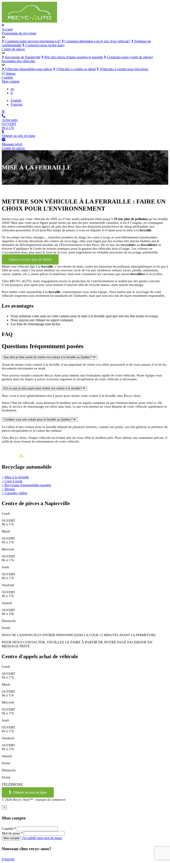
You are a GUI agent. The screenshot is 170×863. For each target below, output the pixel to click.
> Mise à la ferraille (15, 477)
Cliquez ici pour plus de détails (30, 259)
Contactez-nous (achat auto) (44, 45)
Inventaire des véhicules (18, 61)
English (16, 100)
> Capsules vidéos (14, 493)
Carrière (7, 77)
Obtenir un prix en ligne (30, 792)
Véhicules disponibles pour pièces (28, 69)
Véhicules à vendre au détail (75, 69)
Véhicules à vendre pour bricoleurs (123, 69)
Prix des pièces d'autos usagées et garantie (73, 57)
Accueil (7, 29)
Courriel (9, 829)
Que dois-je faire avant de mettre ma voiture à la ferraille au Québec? (48, 357)
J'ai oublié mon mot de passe (42, 838)
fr (12, 93)
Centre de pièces (13, 49)
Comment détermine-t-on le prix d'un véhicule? (97, 41)
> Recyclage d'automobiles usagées (26, 485)
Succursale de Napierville (22, 57)
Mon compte (10, 81)
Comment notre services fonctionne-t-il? (32, 41)
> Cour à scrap (12, 481)
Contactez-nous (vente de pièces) (129, 57)
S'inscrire (8, 859)
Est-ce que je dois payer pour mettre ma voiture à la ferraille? (43, 388)
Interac (10, 73)
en (12, 89)
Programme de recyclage (19, 33)
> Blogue (8, 489)
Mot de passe (12, 833)
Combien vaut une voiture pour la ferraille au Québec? (38, 419)
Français (16, 104)
